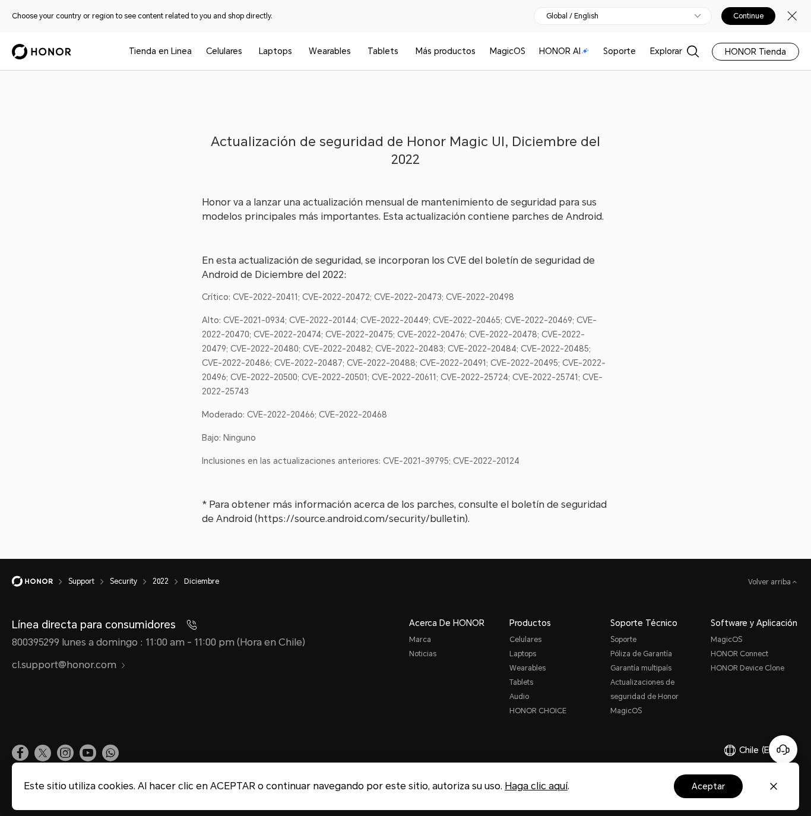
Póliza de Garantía (641, 654)
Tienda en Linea (160, 51)
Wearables (330, 51)
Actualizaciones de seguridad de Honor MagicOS (644, 696)
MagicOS (507, 51)
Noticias (422, 654)
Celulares (224, 51)
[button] (110, 753)
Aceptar (708, 786)
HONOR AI (560, 51)
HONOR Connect (739, 654)
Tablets (383, 51)
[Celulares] (247, 51)
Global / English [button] (572, 16)
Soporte (619, 51)
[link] (20, 753)
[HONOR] (40, 581)
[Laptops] (297, 51)
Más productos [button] (446, 51)
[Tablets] (403, 51)
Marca (420, 639)
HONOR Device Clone (747, 668)
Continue (748, 16)
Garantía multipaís (640, 668)
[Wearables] (355, 51)
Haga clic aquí (536, 786)
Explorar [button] (666, 51)
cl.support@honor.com (64, 664)
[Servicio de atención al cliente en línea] (783, 749)
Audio (519, 696)
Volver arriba (770, 582)
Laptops (275, 51)
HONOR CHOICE (537, 711)
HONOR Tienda (755, 51)
